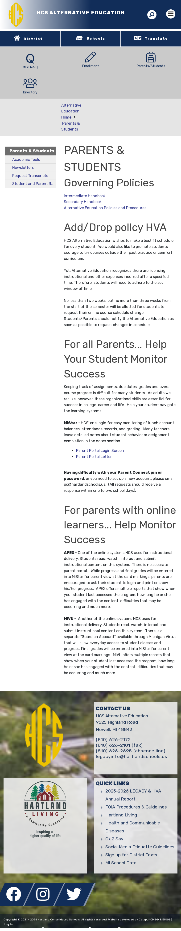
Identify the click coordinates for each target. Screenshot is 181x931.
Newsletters (23, 167)
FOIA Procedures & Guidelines (136, 807)
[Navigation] (170, 14)
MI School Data (120, 863)
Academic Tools (26, 159)
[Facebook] (15, 905)
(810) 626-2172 (113, 739)
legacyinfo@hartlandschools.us (131, 756)
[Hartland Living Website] (45, 811)
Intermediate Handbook (85, 196)
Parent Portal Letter (94, 456)
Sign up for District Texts (131, 855)
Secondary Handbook (83, 202)
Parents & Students (31, 151)
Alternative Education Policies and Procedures (105, 208)
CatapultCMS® (149, 919)
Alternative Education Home (71, 111)
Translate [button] (156, 38)
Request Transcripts (30, 175)
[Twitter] (75, 905)
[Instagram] (45, 905)
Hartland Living (121, 815)
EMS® (166, 919)
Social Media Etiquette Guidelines (139, 847)
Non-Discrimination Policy (64, 928)
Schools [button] (95, 38)
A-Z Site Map (131, 928)
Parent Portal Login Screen (100, 450)
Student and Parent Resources (34, 183)
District (33, 39)
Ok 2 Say (114, 839)
